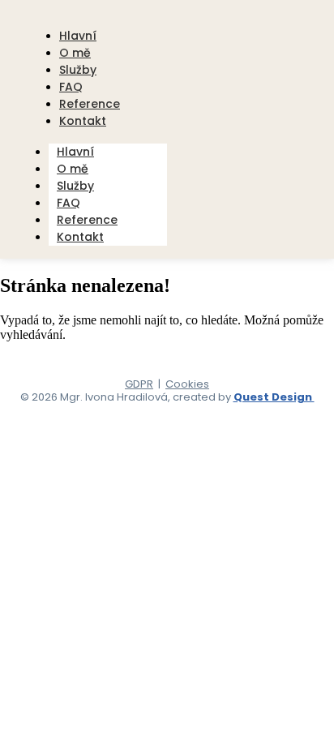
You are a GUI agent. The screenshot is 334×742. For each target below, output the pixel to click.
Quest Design (274, 397)
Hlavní (75, 152)
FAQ (68, 203)
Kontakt (82, 121)
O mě (72, 169)
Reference (87, 220)
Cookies (187, 384)
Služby (75, 186)
